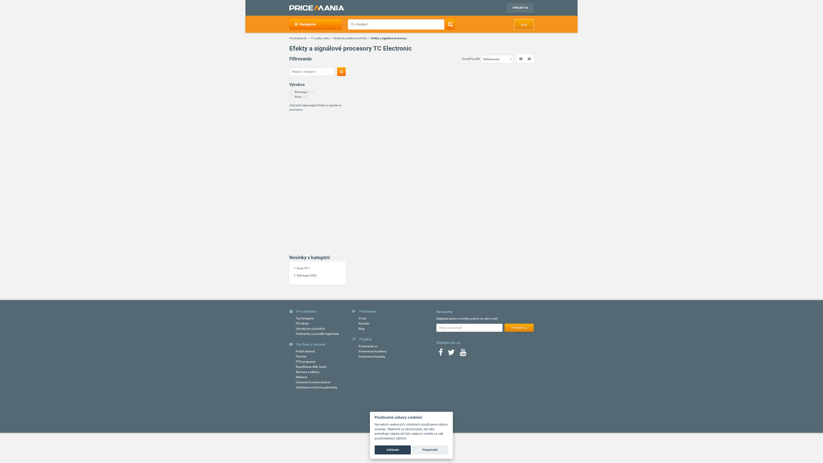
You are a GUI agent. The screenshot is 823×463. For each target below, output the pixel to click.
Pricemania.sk (298, 38)
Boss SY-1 (303, 268)
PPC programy (305, 361)
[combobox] (497, 59)
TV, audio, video (320, 38)
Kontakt (364, 323)
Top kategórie (305, 318)
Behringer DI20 (307, 275)
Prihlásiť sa (520, 7)
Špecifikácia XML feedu (311, 366)
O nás (362, 318)
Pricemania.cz (368, 346)
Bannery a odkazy (308, 372)
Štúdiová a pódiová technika (350, 38)
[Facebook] (440, 353)
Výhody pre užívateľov (310, 328)
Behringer (304, 92)
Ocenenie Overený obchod (313, 382)
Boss (301, 96)
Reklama (301, 377)
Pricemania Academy (373, 351)
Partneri (301, 356)
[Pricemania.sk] (316, 8)
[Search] (450, 24)
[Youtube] (463, 353)
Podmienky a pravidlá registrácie (317, 333)
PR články (302, 323)
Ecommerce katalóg (372, 356)
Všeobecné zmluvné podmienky (316, 387)
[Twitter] (451, 353)
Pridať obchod (305, 351)
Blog (524, 24)
